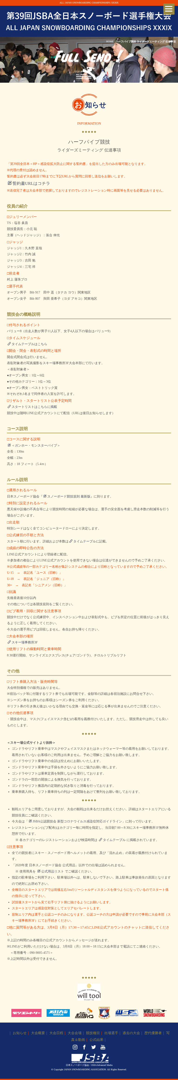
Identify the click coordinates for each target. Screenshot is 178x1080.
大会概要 (38, 1033)
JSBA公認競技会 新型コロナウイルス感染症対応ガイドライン (77, 821)
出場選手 (111, 1033)
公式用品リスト (52, 871)
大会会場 (75, 1033)
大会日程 (56, 1033)
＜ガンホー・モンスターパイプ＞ (36, 445)
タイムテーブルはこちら (29, 344)
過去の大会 (131, 1033)
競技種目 (93, 1033)
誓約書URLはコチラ (31, 183)
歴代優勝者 (153, 1033)
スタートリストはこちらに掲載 (34, 407)
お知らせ (20, 1033)
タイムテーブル (84, 541)
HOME (110, 41)
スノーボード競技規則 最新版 (68, 496)
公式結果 (96, 1040)
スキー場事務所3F (25, 642)
